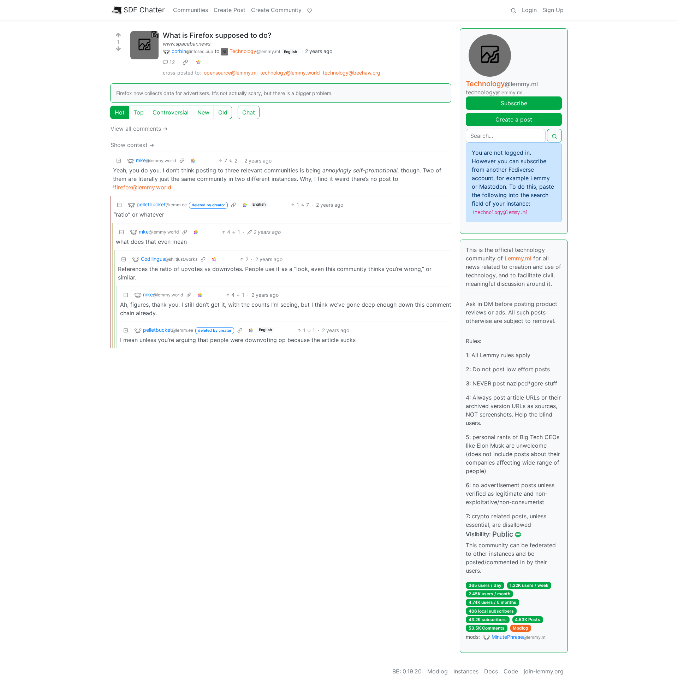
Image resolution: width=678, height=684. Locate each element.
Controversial (171, 112)
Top (138, 112)
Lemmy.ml (518, 258)
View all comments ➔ (139, 128)
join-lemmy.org (544, 671)
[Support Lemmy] (309, 10)
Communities (190, 9)
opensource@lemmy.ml (230, 73)
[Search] (513, 10)
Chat (248, 112)
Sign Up (553, 9)
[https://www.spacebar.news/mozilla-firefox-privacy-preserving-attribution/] (144, 45)
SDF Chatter (144, 10)
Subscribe (514, 103)
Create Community (276, 9)
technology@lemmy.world (290, 73)
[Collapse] (118, 160)
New (203, 112)
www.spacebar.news (186, 44)
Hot (120, 112)
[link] (185, 62)
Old (222, 112)
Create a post (513, 119)
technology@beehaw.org (351, 73)
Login (529, 9)
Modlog (520, 628)
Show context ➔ (132, 144)
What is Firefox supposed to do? (217, 35)
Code (511, 671)
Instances (465, 671)
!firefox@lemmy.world (142, 187)
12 (172, 62)
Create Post (229, 9)
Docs (491, 671)
